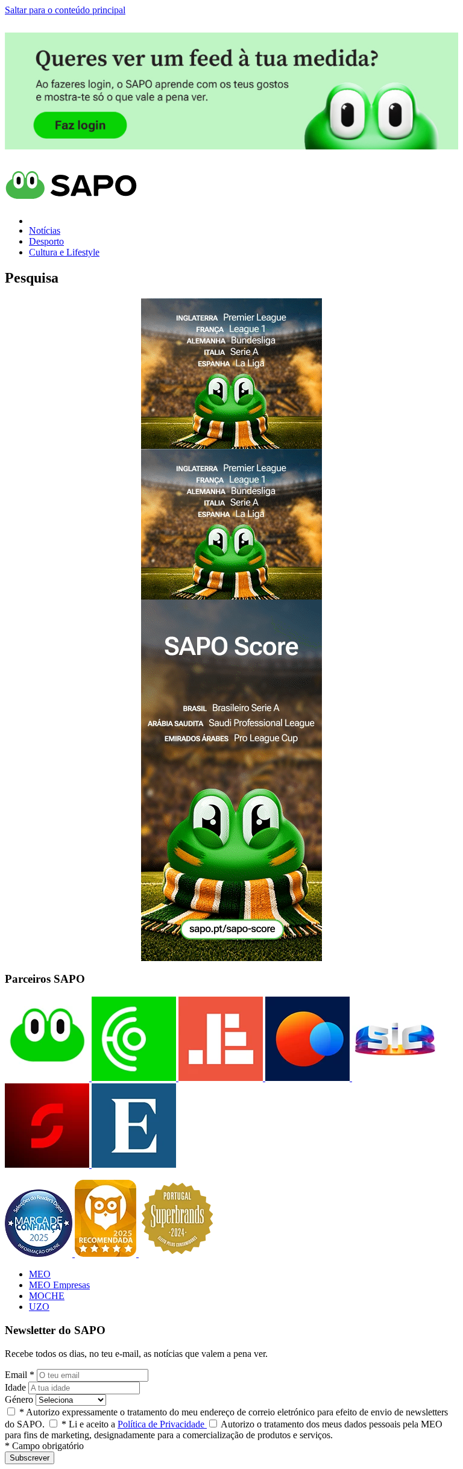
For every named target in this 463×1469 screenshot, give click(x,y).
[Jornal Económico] (219, 1078)
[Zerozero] (306, 1078)
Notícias (44, 230)
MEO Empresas (59, 1285)
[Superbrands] (177, 1253)
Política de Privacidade (162, 1424)
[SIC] (393, 1078)
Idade (15, 1387)
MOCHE (47, 1296)
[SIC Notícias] (47, 1164)
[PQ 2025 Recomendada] (107, 1253)
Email (19, 1375)
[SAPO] (47, 1078)
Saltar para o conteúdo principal (65, 10)
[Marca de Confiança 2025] (40, 1253)
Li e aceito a (134, 1424)
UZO (39, 1306)
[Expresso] (132, 1164)
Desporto (46, 241)
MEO (40, 1274)
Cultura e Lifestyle (64, 252)
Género (19, 1399)
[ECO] (132, 1078)
